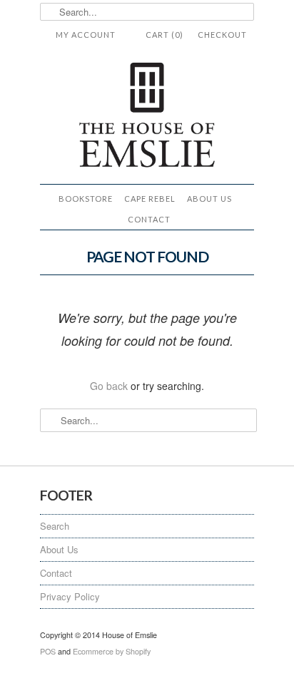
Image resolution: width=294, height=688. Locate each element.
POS (48, 651)
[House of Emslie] (147, 116)
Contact (149, 219)
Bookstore (86, 198)
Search (54, 526)
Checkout (222, 34)
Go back (109, 386)
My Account (86, 34)
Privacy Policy (70, 596)
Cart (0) (164, 34)
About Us (209, 198)
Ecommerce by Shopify (112, 651)
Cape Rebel (150, 198)
